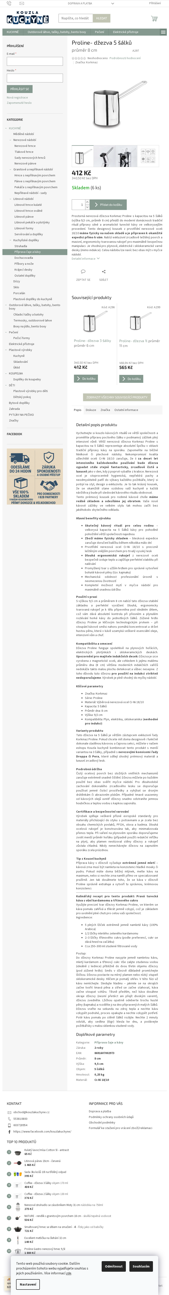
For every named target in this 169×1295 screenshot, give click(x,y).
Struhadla (21, 246)
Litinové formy (24, 228)
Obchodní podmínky (102, 1122)
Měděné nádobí (23, 134)
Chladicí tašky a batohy (28, 314)
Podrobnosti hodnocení (125, 58)
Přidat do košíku (111, 204)
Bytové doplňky (19, 403)
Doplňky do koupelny (27, 379)
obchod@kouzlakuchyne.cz (31, 1112)
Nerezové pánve (25, 163)
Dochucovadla (24, 258)
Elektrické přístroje (21, 344)
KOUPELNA (16, 373)
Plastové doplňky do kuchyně (32, 299)
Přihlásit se (19, 89)
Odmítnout (114, 1266)
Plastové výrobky (20, 350)
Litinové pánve (24, 217)
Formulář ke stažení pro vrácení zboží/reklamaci (120, 1128)
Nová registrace (17, 98)
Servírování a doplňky (29, 234)
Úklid (16, 367)
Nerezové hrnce (25, 146)
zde (68, 1273)
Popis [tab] (77, 410)
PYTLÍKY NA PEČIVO (21, 415)
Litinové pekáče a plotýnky (32, 222)
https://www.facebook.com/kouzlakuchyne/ (42, 1131)
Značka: (86, 62)
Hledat (101, 18)
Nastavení (28, 1284)
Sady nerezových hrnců (30, 158)
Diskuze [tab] (91, 410)
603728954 (20, 1125)
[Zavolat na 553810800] (13, 3)
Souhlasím (141, 1266)
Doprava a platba (80, 3)
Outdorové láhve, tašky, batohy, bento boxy (34, 307)
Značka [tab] (105, 410)
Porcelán (19, 293)
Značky (13, 420)
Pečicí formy (21, 338)
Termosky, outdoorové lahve (32, 320)
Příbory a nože (24, 264)
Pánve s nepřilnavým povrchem (35, 181)
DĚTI (12, 385)
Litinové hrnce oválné (28, 211)
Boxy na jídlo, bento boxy (29, 326)
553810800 (20, 1119)
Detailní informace (84, 259)
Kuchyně (19, 356)
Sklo (16, 287)
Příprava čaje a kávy (28, 252)
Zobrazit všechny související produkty (116, 397)
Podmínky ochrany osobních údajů (111, 1117)
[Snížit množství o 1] (87, 207)
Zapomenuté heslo (19, 103)
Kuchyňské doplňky (26, 240)
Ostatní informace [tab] (126, 410)
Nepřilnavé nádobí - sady (31, 193)
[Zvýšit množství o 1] (87, 202)
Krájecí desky (23, 270)
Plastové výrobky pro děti (30, 391)
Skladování (20, 362)
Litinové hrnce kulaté (28, 205)
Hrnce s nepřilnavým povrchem (35, 175)
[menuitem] (12, 32)
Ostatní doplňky (25, 276)
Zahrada (14, 409)
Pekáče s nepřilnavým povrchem (36, 187)
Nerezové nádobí (24, 140)
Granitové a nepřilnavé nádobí (33, 169)
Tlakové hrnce (24, 152)
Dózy (16, 281)
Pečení (13, 332)
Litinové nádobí (23, 199)
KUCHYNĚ (15, 128)
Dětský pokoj (22, 397)
